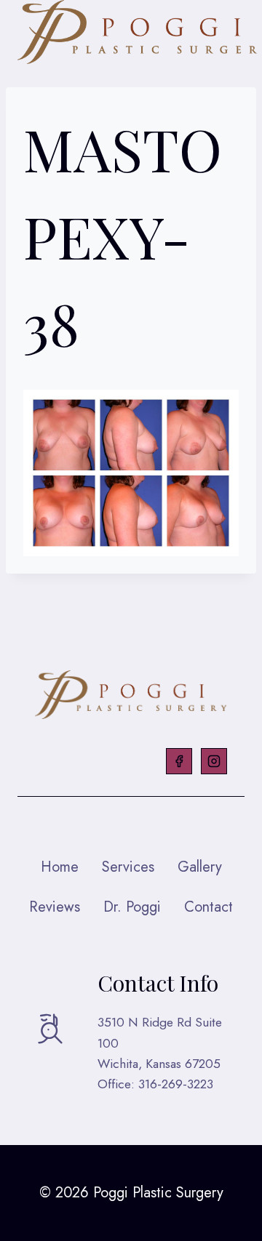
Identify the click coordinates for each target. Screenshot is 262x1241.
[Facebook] (179, 761)
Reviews (54, 906)
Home (60, 866)
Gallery (200, 866)
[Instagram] (214, 761)
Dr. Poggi (132, 906)
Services (128, 866)
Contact (208, 906)
